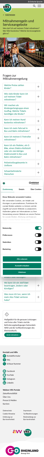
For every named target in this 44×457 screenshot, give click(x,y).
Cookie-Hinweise (9, 414)
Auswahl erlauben (22, 266)
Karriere (6, 403)
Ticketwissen (10, 15)
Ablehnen (22, 272)
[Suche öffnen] (34, 6)
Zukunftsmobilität (10, 393)
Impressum (27, 410)
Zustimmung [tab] (8, 189)
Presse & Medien (10, 400)
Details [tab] (21, 189)
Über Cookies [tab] (36, 189)
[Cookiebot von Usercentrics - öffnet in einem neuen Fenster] (31, 183)
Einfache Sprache (36, 1)
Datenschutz (7, 410)
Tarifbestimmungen (30, 414)
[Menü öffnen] (39, 6)
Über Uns (6, 397)
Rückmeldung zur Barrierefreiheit (29, 418)
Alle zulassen (22, 259)
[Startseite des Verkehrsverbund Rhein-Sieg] (7, 7)
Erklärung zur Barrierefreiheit (8, 418)
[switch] (38, 235)
